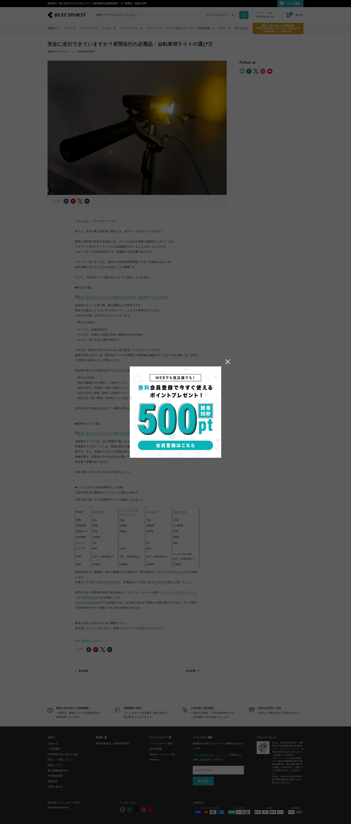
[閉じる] (227, 361)
